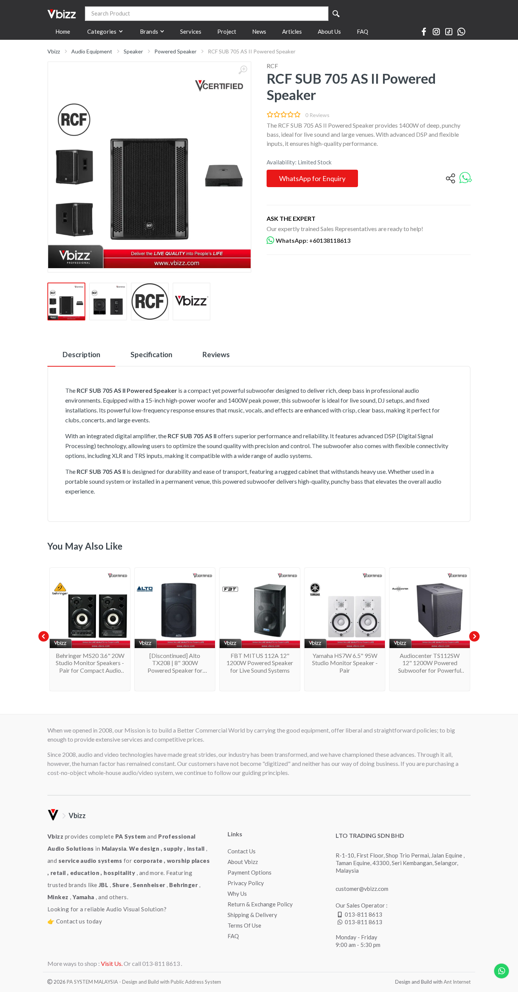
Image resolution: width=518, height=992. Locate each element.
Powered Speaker (175, 51)
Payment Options (250, 872)
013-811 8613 (363, 914)
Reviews (216, 354)
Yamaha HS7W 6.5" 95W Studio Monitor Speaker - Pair (345, 662)
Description (81, 354)
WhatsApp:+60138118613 (313, 240)
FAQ (233, 936)
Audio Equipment (91, 51)
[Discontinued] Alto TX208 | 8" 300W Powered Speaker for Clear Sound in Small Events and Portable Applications (175, 673)
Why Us (237, 893)
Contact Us (242, 851)
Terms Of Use (244, 925)
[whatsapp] (465, 178)
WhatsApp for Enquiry (312, 178)
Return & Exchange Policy (260, 904)
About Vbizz (243, 861)
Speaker (133, 51)
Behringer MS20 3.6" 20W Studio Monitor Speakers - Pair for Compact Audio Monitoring (90, 666)
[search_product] (336, 13)
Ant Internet (457, 982)
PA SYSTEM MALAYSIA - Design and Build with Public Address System (144, 982)
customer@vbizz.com (362, 888)
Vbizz (53, 51)
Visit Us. (111, 963)
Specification (151, 354)
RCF (272, 65)
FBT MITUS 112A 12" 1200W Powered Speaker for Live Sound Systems (259, 662)
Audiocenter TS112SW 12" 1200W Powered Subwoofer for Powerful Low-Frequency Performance (429, 670)
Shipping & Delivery (252, 914)
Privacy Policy (246, 883)
